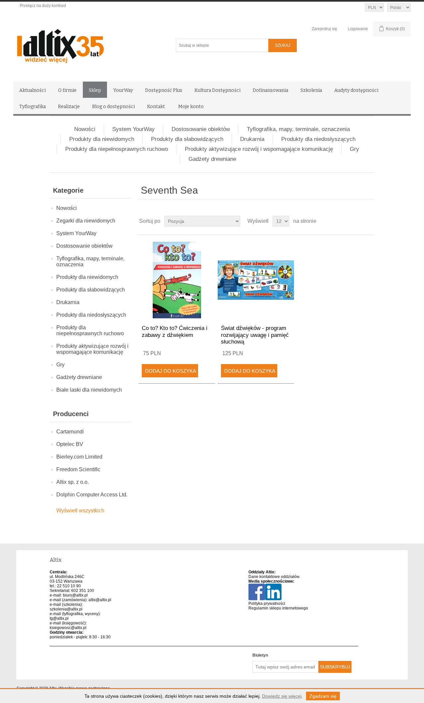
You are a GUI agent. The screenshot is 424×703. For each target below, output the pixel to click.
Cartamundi (70, 431)
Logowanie (358, 29)
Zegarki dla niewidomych (85, 221)
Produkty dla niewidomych (101, 139)
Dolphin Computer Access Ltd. (92, 494)
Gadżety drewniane (212, 159)
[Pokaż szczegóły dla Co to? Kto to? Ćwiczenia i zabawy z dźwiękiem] (176, 280)
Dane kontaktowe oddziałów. (274, 576)
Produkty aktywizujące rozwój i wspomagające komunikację (259, 149)
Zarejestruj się (324, 29)
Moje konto (191, 106)
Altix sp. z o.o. (72, 482)
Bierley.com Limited (79, 457)
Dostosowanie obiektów (201, 129)
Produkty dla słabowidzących (187, 139)
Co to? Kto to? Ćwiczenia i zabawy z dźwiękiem (174, 331)
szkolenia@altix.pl (66, 609)
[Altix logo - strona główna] (88, 44)
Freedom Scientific (78, 469)
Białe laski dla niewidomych (89, 390)
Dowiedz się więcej (281, 696)
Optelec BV (69, 444)
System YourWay (133, 129)
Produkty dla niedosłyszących (318, 139)
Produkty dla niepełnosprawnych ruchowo (116, 149)
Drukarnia (252, 139)
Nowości (84, 129)
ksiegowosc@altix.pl (68, 627)
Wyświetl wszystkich (80, 510)
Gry (354, 149)
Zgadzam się (323, 696)
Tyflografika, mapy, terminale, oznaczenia (298, 129)
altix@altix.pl (99, 600)
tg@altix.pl (59, 618)
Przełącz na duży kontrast (43, 5)
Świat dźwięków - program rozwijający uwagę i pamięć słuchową (255, 335)
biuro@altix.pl (75, 595)
